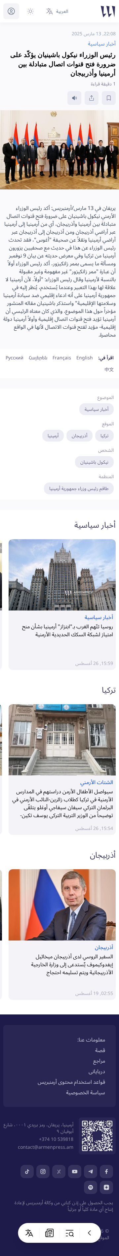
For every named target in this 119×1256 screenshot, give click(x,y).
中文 (109, 369)
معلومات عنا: (91, 1039)
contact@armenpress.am (45, 1147)
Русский (14, 357)
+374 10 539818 (56, 1139)
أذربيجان (79, 435)
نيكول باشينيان (94, 462)
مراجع (99, 1060)
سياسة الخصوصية (85, 1092)
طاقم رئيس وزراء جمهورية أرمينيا (78, 488)
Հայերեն (38, 357)
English (84, 357)
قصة (100, 1050)
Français (62, 357)
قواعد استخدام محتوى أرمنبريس (71, 1081)
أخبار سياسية (96, 409)
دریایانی (97, 1071)
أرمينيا (53, 435)
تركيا (104, 435)
